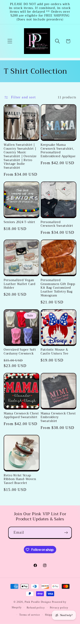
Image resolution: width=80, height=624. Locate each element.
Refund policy (36, 607)
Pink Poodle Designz (38, 601)
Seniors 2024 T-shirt (19, 222)
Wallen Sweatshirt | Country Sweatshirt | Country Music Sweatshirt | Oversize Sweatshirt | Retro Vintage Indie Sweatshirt (20, 156)
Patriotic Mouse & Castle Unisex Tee (54, 352)
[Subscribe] (66, 533)
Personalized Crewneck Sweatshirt (57, 224)
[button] (10, 41)
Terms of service (29, 614)
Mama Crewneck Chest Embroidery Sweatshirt (58, 417)
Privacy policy (59, 607)
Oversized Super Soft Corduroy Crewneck (20, 352)
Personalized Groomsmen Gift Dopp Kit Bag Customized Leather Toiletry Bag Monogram (58, 288)
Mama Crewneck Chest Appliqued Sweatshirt (21, 415)
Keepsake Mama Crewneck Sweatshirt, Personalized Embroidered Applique (58, 150)
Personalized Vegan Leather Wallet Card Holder (19, 284)
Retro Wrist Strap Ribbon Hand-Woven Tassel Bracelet (20, 479)
